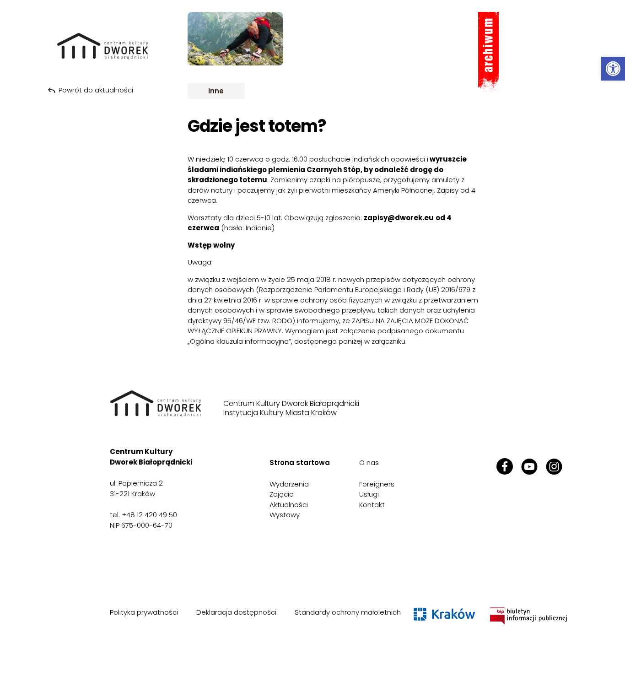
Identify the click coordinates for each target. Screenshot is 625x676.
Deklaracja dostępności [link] (236, 612)
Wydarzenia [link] (289, 484)
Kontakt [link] (372, 504)
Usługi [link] (369, 494)
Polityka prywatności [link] (144, 612)
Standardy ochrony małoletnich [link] (348, 612)
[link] (613, 69)
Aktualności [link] (288, 504)
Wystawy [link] (284, 514)
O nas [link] (369, 462)
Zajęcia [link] (281, 494)
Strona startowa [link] (299, 462)
